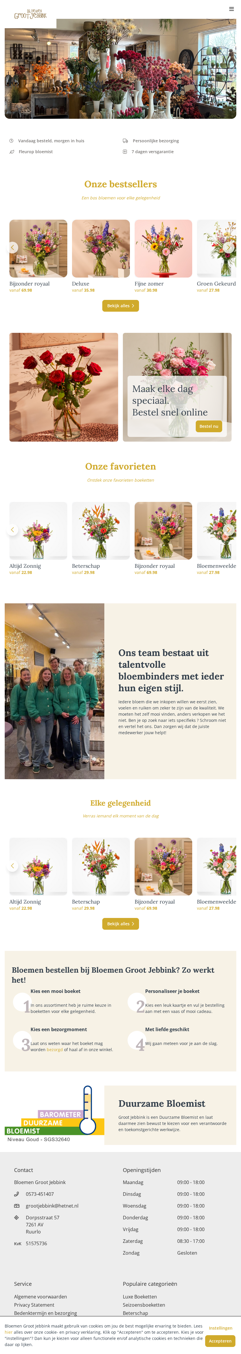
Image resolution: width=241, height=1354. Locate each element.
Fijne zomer (149, 284)
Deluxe (80, 284)
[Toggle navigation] (231, 9)
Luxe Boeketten (140, 1296)
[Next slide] (229, 247)
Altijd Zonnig (25, 566)
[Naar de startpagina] (30, 14)
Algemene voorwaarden (40, 1296)
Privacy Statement (34, 1305)
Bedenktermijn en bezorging (45, 1313)
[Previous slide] (12, 247)
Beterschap (86, 566)
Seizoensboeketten (144, 1305)
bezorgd (55, 1049)
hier (9, 1332)
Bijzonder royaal (29, 284)
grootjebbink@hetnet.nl (52, 1206)
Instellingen (220, 1328)
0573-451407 (40, 1194)
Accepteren (220, 1341)
